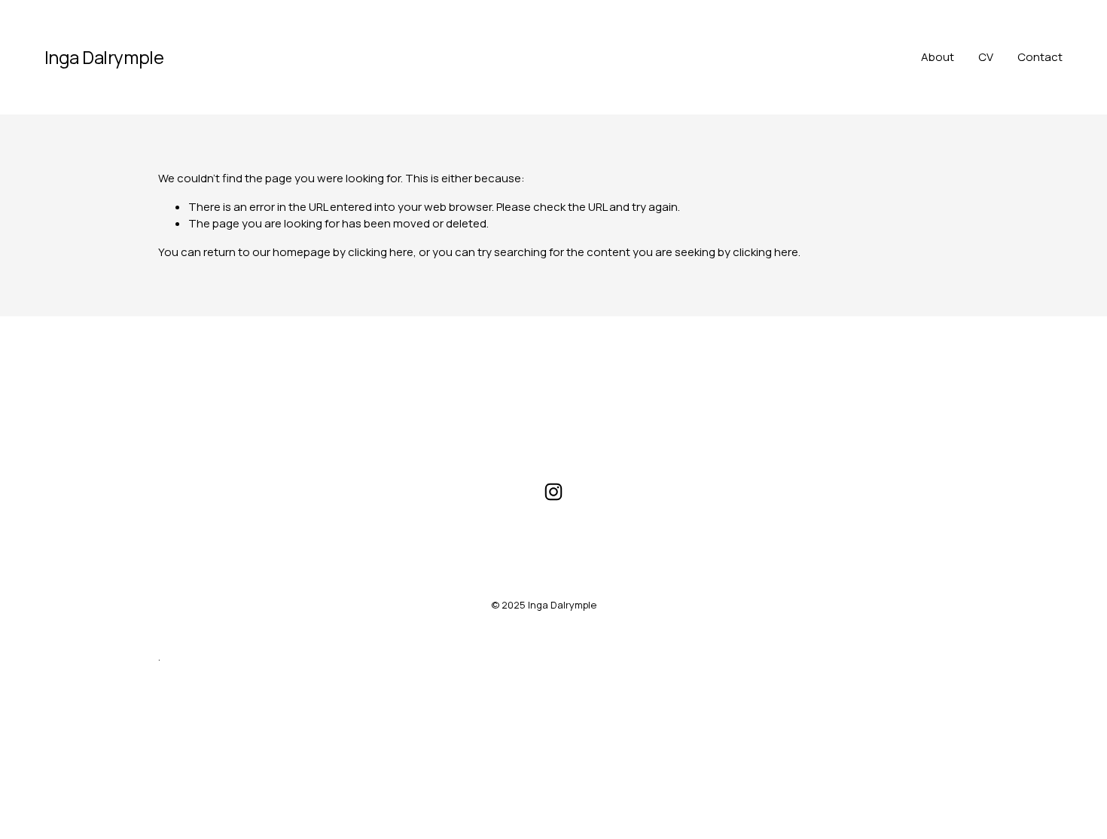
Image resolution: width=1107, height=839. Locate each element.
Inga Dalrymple (103, 56)
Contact (1040, 57)
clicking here (380, 252)
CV (985, 57)
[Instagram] (553, 492)
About (937, 57)
